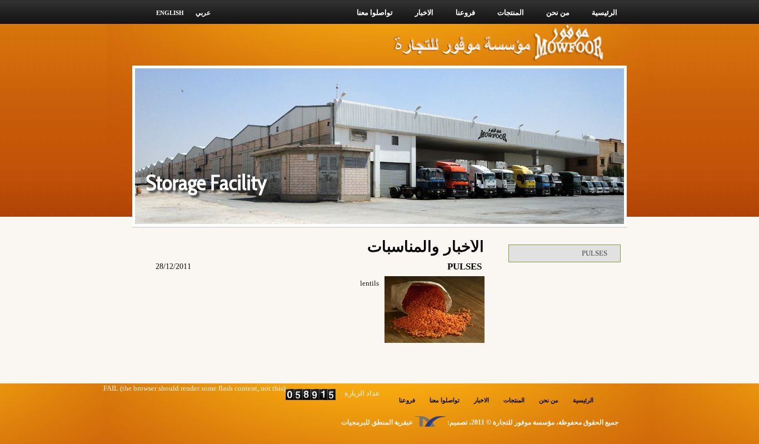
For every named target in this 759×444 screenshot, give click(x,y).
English (170, 12)
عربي (203, 13)
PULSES (594, 253)
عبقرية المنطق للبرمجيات (377, 422)
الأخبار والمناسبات (425, 246)
